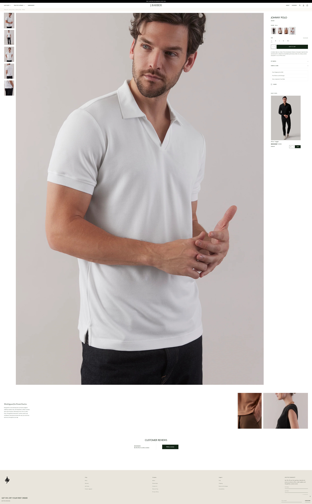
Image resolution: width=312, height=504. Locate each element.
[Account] (303, 5)
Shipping (221, 483)
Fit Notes (273, 61)
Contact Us (154, 486)
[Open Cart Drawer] (307, 5)
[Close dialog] (310, 496)
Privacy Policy (155, 491)
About (287, 5)
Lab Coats (6, 5)
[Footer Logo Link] (7, 480)
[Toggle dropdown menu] (273, 47)
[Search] (299, 5)
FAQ (220, 480)
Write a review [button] (170, 447)
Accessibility (221, 489)
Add (298, 146)
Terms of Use (155, 489)
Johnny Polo (12, 9)
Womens (87, 483)
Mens (86, 480)
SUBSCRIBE (307, 500)
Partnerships (155, 483)
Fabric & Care (274, 65)
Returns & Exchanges (223, 486)
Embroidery (31, 5)
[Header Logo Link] (156, 5)
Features (294, 5)
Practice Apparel (18, 5)
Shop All (6, 9)
